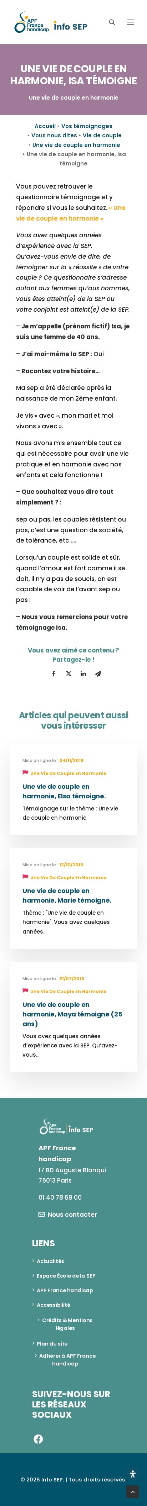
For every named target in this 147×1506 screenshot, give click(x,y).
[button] (130, 22)
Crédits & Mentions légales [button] (67, 1324)
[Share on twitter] (68, 674)
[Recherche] (108, 22)
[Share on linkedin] (83, 674)
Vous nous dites (54, 135)
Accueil (45, 126)
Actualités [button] (50, 1260)
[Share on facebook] (54, 674)
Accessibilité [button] (53, 1304)
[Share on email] (97, 674)
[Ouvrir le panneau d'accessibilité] (133, 1474)
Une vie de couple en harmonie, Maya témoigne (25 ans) (72, 1014)
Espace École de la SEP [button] (66, 1275)
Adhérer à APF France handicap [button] (68, 1359)
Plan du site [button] (52, 1343)
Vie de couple (102, 135)
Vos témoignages (86, 126)
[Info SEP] (51, 22)
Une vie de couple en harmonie (76, 145)
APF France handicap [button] (65, 1290)
